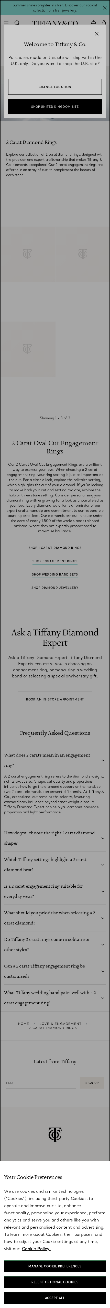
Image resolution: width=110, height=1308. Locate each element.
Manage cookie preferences (55, 1266)
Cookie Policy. (36, 1248)
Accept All (55, 1298)
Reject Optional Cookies (54, 1282)
